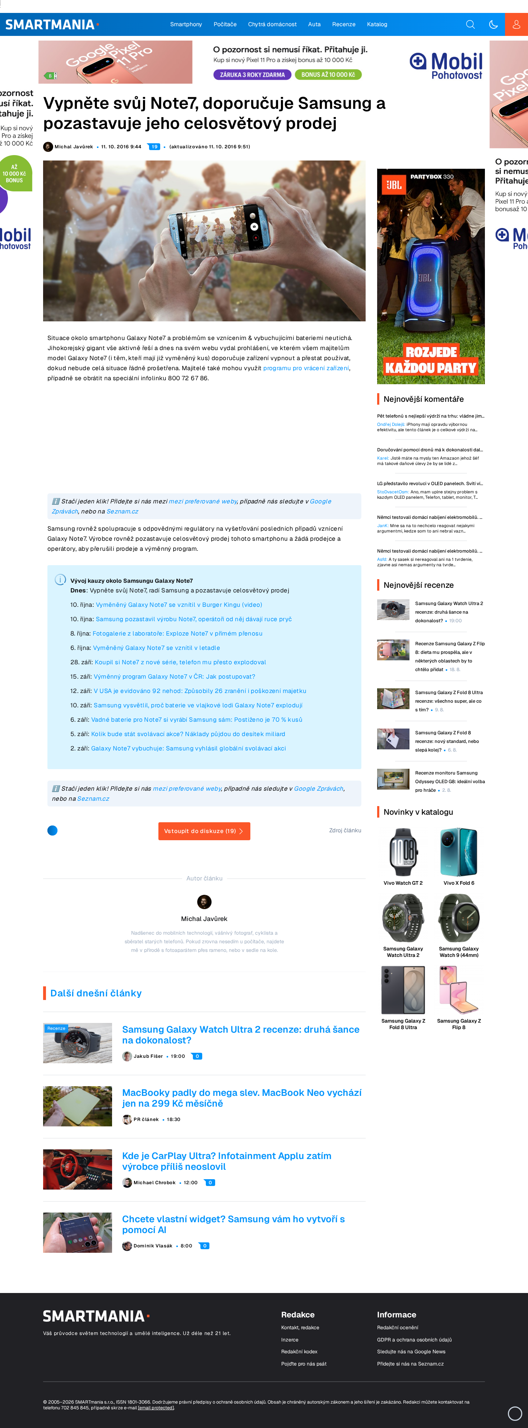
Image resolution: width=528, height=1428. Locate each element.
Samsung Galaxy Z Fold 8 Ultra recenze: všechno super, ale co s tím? (449, 701)
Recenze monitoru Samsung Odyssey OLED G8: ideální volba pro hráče (450, 781)
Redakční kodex (299, 1352)
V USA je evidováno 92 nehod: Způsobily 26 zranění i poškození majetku (200, 691)
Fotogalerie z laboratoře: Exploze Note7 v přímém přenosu (178, 633)
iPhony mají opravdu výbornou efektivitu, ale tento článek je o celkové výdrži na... (427, 427)
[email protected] (156, 1408)
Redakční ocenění (397, 1328)
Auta (314, 24)
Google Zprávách (318, 788)
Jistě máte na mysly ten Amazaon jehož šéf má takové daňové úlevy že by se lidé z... (428, 461)
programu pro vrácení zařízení (306, 368)
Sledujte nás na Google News (411, 1352)
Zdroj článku (345, 830)
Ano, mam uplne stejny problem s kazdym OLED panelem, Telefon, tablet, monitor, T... (427, 494)
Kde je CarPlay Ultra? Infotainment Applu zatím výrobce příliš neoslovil (227, 1161)
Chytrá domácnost (272, 24)
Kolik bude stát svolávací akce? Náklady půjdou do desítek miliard (188, 734)
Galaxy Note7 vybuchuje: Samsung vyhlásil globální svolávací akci (188, 748)
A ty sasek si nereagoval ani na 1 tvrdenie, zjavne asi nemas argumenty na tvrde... (424, 562)
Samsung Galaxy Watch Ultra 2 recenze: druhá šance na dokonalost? (241, 1034)
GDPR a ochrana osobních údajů (414, 1340)
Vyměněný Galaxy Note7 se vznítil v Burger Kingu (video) (179, 605)
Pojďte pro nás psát (303, 1364)
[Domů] (52, 24)
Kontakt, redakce (300, 1328)
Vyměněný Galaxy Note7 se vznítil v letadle (156, 648)
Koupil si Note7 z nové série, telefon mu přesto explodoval (180, 662)
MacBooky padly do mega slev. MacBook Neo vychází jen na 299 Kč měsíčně (242, 1098)
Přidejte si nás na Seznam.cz (410, 1364)
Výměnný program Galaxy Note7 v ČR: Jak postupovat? (174, 676)
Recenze (344, 24)
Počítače (225, 24)
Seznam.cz (122, 511)
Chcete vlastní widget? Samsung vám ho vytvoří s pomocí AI (233, 1224)
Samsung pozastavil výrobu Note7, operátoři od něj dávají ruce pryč (194, 619)
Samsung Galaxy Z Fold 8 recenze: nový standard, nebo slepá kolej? (447, 741)
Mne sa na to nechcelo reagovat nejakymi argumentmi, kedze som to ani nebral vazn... (425, 528)
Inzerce (289, 1340)
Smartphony (186, 24)
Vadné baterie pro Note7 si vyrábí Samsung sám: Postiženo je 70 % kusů (196, 720)
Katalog (377, 24)
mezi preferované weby (202, 501)
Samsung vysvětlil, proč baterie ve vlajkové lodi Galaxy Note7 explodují (198, 705)
